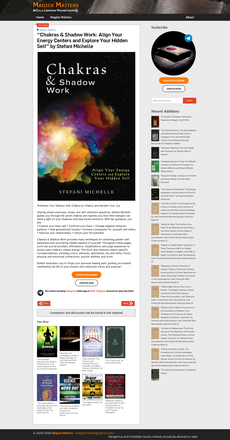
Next (126, 303)
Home (40, 17)
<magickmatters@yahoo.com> (94, 433)
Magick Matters (61, 17)
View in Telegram (86, 274)
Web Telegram (98, 291)
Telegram (71, 291)
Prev (46, 303)
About (190, 17)
